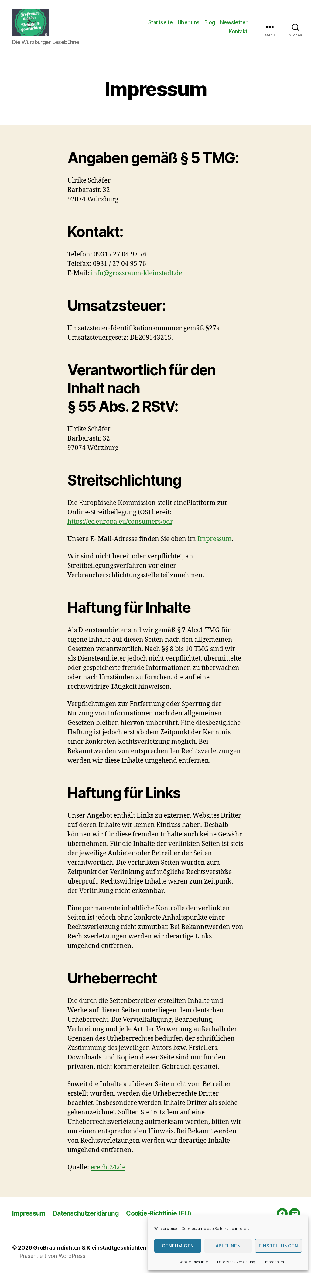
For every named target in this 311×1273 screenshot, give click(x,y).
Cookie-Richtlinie (193, 1262)
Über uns (189, 22)
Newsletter (234, 22)
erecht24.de (108, 1167)
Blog (209, 22)
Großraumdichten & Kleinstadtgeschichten (89, 1247)
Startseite (160, 22)
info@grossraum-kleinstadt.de (136, 273)
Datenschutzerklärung (236, 1262)
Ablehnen (228, 1246)
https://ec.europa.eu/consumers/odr (119, 522)
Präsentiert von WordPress (52, 1256)
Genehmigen (178, 1246)
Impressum (274, 1262)
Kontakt (238, 31)
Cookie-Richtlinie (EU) (158, 1213)
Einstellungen (278, 1246)
